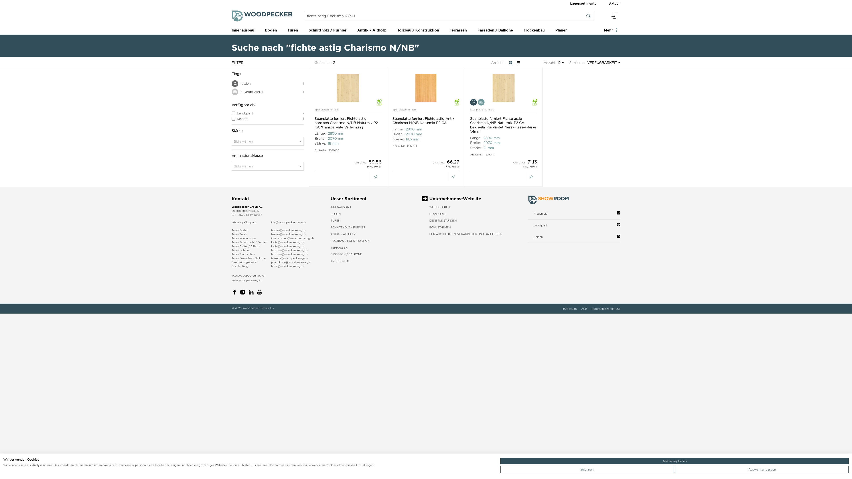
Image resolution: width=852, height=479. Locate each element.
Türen (293, 30)
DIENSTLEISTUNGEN (443, 220)
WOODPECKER (439, 207)
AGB (584, 308)
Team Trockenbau (243, 254)
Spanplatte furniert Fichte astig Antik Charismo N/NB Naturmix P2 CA (423, 121)
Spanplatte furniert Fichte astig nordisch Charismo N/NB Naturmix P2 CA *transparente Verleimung (346, 123)
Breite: (320, 138)
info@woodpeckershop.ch (288, 222)
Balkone (260, 258)
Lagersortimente (583, 3)
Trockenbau (534, 30)
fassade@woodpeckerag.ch (289, 258)
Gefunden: (323, 62)
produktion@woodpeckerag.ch (291, 262)
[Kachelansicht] (510, 62)
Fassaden (245, 258)
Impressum (570, 308)
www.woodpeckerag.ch (247, 280)
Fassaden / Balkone (495, 30)
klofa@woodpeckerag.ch (287, 242)
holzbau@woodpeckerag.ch (289, 250)
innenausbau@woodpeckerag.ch (292, 238)
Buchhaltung (240, 266)
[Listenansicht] (518, 62)
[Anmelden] (614, 16)
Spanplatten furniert (326, 109)
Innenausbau (243, 30)
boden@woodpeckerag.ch (288, 230)
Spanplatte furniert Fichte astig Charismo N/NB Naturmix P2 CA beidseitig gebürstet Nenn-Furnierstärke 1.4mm (503, 125)
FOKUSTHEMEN (440, 227)
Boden (271, 30)
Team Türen (239, 234)
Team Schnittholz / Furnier (249, 242)
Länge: (320, 133)
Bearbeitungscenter (245, 262)
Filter (237, 62)
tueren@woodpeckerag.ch (288, 234)
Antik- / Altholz (371, 30)
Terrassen (458, 30)
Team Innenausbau (244, 238)
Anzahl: (550, 62)
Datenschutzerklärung (606, 308)
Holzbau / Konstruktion (417, 30)
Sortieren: (577, 62)
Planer (561, 30)
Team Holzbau (241, 250)
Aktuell (614, 3)
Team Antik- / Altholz (246, 246)
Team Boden (240, 230)
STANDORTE (437, 213)
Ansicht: (498, 62)
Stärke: (320, 143)
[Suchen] (588, 16)
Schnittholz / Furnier (328, 30)
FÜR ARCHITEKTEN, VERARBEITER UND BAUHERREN (465, 234)
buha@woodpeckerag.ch (287, 266)
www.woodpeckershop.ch (248, 275)
